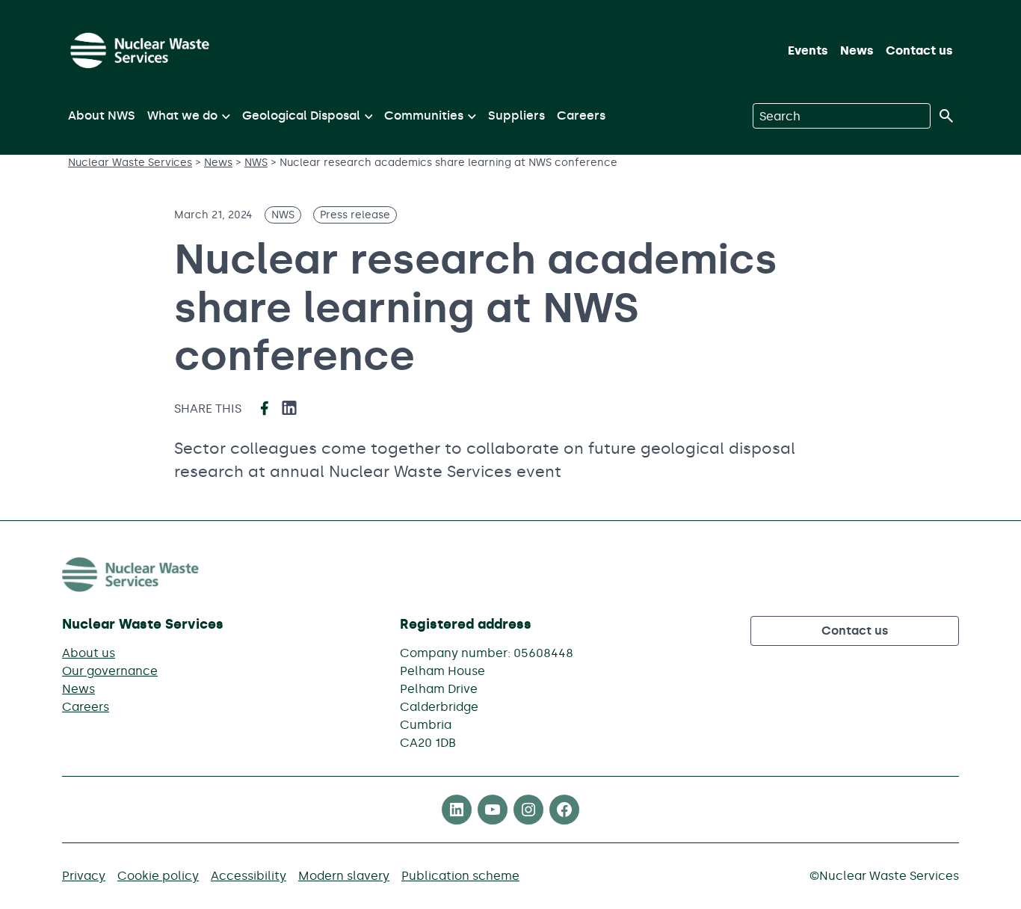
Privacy (83, 876)
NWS (282, 215)
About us (88, 653)
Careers (581, 115)
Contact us (919, 50)
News (857, 50)
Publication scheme (460, 876)
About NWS (101, 115)
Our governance (110, 671)
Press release (355, 215)
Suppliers (516, 115)
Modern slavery (343, 876)
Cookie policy (158, 876)
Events (808, 50)
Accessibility (248, 876)
